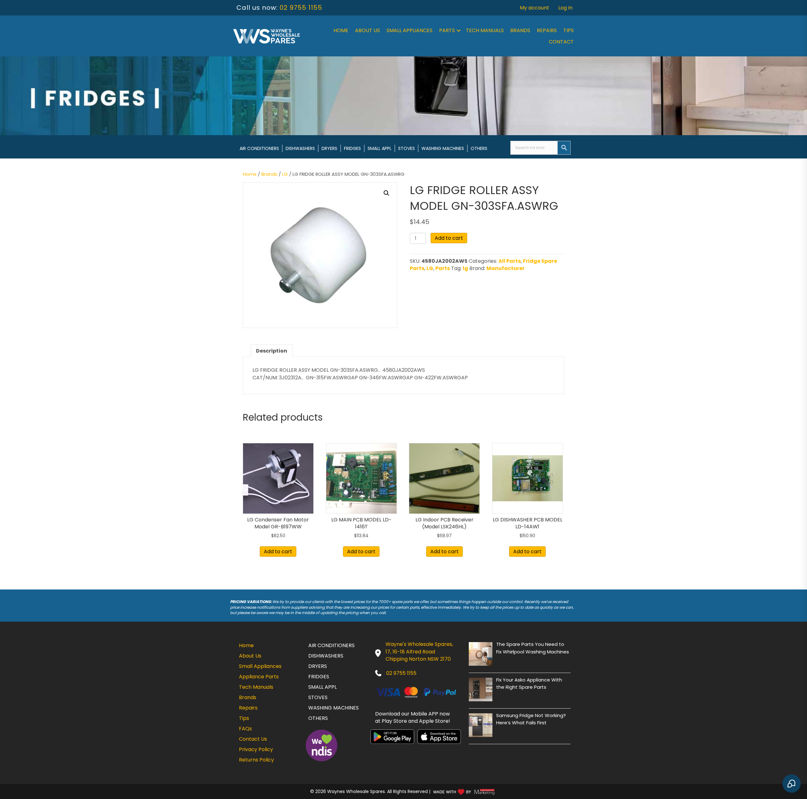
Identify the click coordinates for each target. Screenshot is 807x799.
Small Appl (380, 148)
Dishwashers (300, 148)
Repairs (547, 30)
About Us (367, 30)
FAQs (245, 728)
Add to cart (449, 238)
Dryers (329, 148)
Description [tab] (271, 350)
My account (534, 7)
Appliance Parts (259, 676)
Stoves (406, 148)
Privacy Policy (256, 749)
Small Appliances (409, 30)
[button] (458, 30)
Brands (520, 30)
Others (479, 148)
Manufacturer (505, 268)
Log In (565, 7)
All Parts (509, 261)
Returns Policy (256, 759)
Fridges (352, 148)
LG (285, 174)
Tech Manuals (485, 30)
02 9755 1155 (301, 7)
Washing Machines (442, 148)
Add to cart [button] (278, 551)
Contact (561, 41)
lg (465, 268)
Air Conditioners (259, 148)
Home (341, 30)
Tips (568, 30)
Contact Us (253, 739)
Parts (447, 30)
